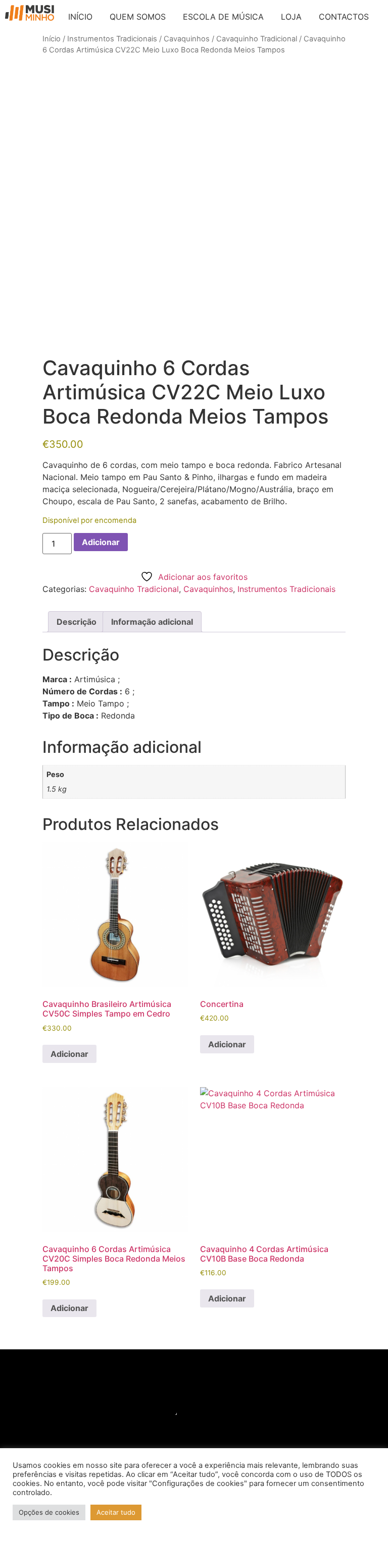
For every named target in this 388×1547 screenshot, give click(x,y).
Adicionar (101, 542)
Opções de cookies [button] (49, 1512)
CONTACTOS (344, 17)
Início (51, 38)
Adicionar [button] (69, 1054)
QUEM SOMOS (138, 17)
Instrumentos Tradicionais (112, 38)
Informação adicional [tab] (152, 622)
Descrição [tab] (76, 622)
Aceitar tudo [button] (115, 1512)
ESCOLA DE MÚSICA (223, 17)
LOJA (291, 17)
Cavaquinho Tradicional (256, 38)
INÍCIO (80, 17)
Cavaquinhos (187, 38)
